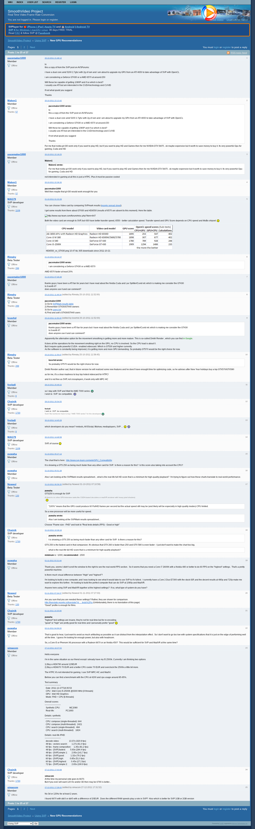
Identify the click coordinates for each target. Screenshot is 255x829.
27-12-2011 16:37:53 (53, 648)
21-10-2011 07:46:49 (53, 277)
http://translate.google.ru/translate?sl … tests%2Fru (69, 602)
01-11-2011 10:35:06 (53, 611)
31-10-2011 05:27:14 (53, 454)
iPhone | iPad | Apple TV (41, 26)
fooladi (11, 384)
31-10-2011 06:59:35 (53, 484)
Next (32, 47)
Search (46, 2)
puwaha (12, 454)
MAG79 (11, 199)
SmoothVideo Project (25, 11)
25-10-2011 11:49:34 (53, 295)
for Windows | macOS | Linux (28, 29)
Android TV (83, 26)
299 (17, 268)
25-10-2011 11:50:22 (53, 318)
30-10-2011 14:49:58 (53, 437)
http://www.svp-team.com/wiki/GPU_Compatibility (89, 460)
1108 (17, 210)
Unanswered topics (237, 19)
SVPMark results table (63, 304)
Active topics (216, 19)
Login (73, 2)
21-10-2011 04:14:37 (53, 257)
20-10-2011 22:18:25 (53, 154)
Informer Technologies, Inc (239, 823)
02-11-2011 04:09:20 (53, 628)
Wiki (10, 2)
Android (69, 26)
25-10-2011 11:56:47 (53, 355)
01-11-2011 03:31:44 (53, 561)
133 (17, 496)
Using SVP (40, 40)
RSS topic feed (239, 52)
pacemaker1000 (16, 58)
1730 (17, 413)
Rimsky (11, 257)
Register (60, 2)
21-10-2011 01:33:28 (53, 199)
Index (20, 2)
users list (57, 309)
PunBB (221, 823)
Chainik (11, 401)
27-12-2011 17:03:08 (53, 770)
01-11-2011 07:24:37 (53, 593)
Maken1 (12, 100)
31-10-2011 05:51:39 (53, 471)
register (227, 47)
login (216, 47)
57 (16, 112)
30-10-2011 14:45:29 (53, 420)
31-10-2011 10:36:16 (53, 530)
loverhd (11, 318)
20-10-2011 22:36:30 (53, 182)
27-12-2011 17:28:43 (53, 787)
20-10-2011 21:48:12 (53, 58)
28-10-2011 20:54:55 (53, 402)
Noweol (11, 484)
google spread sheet (111, 205)
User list (32, 2)
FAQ (17, 33)
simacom (12, 648)
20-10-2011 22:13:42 (53, 101)
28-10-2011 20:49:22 (53, 385)
